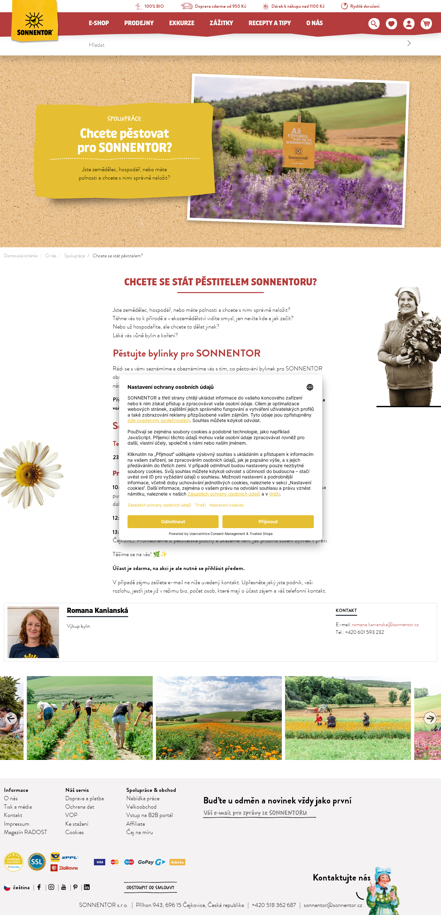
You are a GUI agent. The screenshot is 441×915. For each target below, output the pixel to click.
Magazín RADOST (25, 832)
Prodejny (139, 23)
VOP (71, 815)
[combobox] (251, 43)
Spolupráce (74, 255)
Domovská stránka (20, 255)
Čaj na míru (139, 832)
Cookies (74, 832)
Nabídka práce (142, 798)
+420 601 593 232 (364, 632)
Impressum (16, 824)
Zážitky (221, 23)
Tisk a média (18, 807)
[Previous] (11, 718)
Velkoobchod (141, 807)
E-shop (99, 23)
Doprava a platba (84, 798)
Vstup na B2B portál (149, 815)
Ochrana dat (79, 807)
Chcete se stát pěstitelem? (118, 255)
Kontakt (13, 815)
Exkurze (181, 23)
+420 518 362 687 (274, 905)
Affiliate (135, 824)
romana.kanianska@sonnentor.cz (385, 624)
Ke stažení (76, 824)
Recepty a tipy (270, 23)
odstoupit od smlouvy (150, 887)
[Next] (430, 718)
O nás (314, 23)
